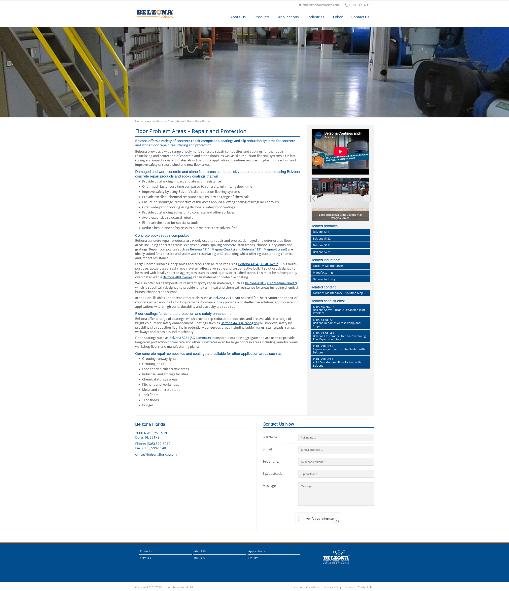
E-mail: (268, 449)
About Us (238, 17)
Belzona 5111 (322, 232)
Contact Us (360, 17)
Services (145, 558)
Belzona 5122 (322, 238)
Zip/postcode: (273, 473)
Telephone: (271, 461)
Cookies (350, 587)
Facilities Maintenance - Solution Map (338, 293)
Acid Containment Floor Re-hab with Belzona (337, 362)
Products (261, 17)
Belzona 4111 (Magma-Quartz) (212, 249)
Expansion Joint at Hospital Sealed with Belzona (339, 349)
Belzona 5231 (322, 252)
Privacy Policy (332, 587)
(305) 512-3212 (359, 5)
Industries (316, 17)
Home (139, 121)
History (253, 558)
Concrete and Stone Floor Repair (189, 121)
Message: (270, 485)
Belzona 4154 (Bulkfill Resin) (258, 264)
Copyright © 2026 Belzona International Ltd (164, 587)
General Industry (324, 279)
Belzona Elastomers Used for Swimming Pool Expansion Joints (339, 336)
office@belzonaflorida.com (320, 5)
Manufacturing (323, 272)
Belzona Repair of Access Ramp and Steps (337, 323)
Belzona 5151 (322, 245)
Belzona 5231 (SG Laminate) (190, 338)
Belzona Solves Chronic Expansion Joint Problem (339, 310)
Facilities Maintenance (328, 266)
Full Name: (270, 437)
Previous (313, 199)
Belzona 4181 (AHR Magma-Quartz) (271, 283)
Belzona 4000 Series (177, 277)
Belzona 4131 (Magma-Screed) (264, 249)
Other (338, 17)
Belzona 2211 (223, 298)
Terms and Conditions (306, 587)
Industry (199, 558)
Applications (288, 17)
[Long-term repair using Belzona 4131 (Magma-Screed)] (340, 200)
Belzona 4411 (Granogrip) (240, 323)
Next (367, 199)
